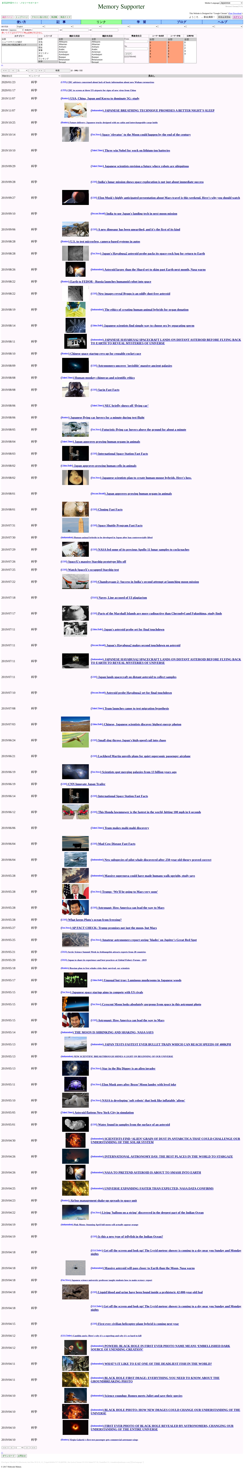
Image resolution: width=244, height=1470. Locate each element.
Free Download (235, 13)
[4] (158, 54)
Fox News (96, 134)
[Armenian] (74, 52)
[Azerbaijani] (74, 54)
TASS (94, 597)
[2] (158, 48)
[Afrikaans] (74, 42)
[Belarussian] (74, 60)
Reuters (65, 98)
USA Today (97, 1250)
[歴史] (48, 47)
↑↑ (2, 1452)
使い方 (21, 22)
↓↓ (2, 65)
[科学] (48, 61)
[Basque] (74, 57)
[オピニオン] (48, 53)
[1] (158, 45)
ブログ (181, 22)
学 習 (141, 22)
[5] (158, 56)
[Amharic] (74, 47)
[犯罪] (48, 39)
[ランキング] (48, 58)
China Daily (97, 325)
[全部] (19, 39)
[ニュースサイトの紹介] (19, 42)
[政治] (48, 56)
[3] (158, 51)
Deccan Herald (98, 213)
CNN (64, 82)
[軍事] (48, 50)
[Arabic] (74, 49)
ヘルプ (222, 22)
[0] (158, 42)
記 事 (61, 22)
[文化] (48, 42)
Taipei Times (97, 150)
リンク (101, 22)
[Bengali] (74, 62)
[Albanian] (74, 44)
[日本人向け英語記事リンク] (19, 45)
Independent (97, 110)
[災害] (48, 45)
